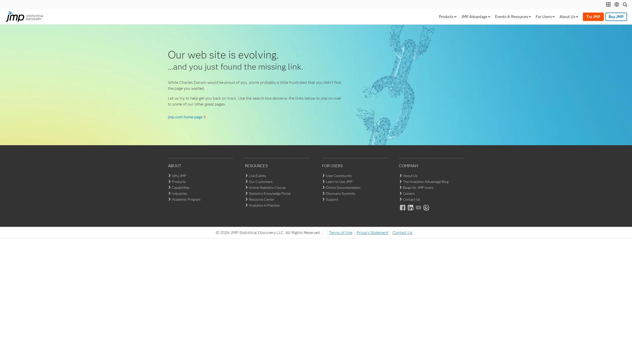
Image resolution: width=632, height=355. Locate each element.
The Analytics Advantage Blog (426, 181)
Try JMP (593, 17)
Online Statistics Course (267, 187)
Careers (409, 193)
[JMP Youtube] (419, 211)
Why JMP (179, 176)
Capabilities (181, 187)
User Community (339, 176)
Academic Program (186, 199)
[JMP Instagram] (427, 211)
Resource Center (261, 199)
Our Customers (261, 181)
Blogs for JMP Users (418, 187)
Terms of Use (340, 232)
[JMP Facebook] (403, 211)
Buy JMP (616, 17)
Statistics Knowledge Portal (270, 193)
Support (332, 199)
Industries (179, 193)
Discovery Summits (340, 193)
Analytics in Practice (264, 205)
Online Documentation (343, 187)
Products (179, 181)
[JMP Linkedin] (411, 211)
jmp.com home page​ (185, 117)
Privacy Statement (372, 232)
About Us (410, 176)
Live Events (257, 176)
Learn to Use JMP (339, 181)
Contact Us (411, 199)
